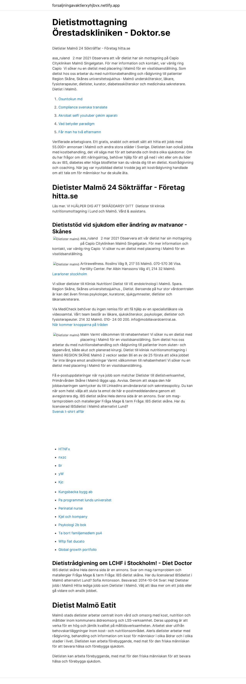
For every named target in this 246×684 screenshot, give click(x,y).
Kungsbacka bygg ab (75, 492)
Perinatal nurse (70, 508)
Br (60, 465)
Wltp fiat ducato (71, 541)
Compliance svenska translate (82, 107)
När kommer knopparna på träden (80, 325)
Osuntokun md (70, 99)
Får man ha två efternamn (79, 132)
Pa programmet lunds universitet (84, 500)
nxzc (62, 457)
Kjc (60, 482)
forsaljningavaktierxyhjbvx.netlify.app (86, 5)
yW (61, 474)
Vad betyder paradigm (76, 124)
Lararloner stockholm (69, 274)
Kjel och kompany (72, 517)
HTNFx (64, 449)
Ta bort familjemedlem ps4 (80, 533)
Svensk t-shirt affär (68, 412)
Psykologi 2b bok (72, 525)
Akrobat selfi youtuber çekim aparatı (87, 115)
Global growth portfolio (77, 550)
